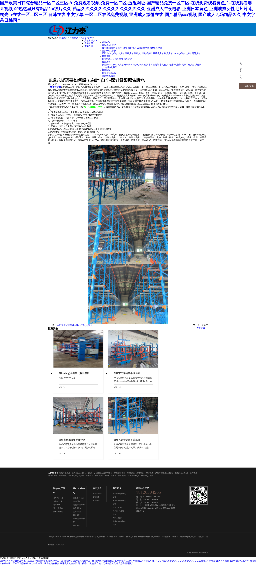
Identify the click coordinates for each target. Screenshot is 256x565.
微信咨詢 (249, 71)
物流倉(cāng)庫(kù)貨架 (113, 64)
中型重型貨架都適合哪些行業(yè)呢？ (74, 325)
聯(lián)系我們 (108, 76)
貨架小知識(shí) (109, 73)
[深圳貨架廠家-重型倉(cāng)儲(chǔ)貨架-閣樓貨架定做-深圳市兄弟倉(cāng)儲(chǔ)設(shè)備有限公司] (74, 29)
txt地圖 (147, 537)
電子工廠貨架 (188, 64)
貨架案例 (106, 62)
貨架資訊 (106, 56)
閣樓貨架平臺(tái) (133, 53)
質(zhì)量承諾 (143, 48)
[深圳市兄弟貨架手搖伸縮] (133, 349)
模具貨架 (168, 53)
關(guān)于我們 (109, 45)
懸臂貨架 (196, 53)
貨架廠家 (106, 70)
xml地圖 (141, 537)
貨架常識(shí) (108, 59)
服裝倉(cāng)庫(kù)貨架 (135, 64)
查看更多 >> (202, 328)
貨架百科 (128, 59)
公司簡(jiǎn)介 (108, 48)
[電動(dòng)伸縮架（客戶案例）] (78, 349)
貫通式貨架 (158, 53)
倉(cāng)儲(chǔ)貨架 (182, 53)
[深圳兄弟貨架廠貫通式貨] (133, 415)
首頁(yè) (106, 42)
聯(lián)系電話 (249, 79)
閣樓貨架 (201, 537)
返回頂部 (249, 86)
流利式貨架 (147, 53)
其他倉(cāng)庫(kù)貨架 (119, 523)
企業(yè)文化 (121, 48)
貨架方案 (119, 59)
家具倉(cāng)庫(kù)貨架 (170, 64)
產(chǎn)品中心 (109, 50)
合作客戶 (132, 48)
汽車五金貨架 (152, 64)
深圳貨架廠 (166, 537)
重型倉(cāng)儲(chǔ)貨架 (113, 53)
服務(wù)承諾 (156, 48)
